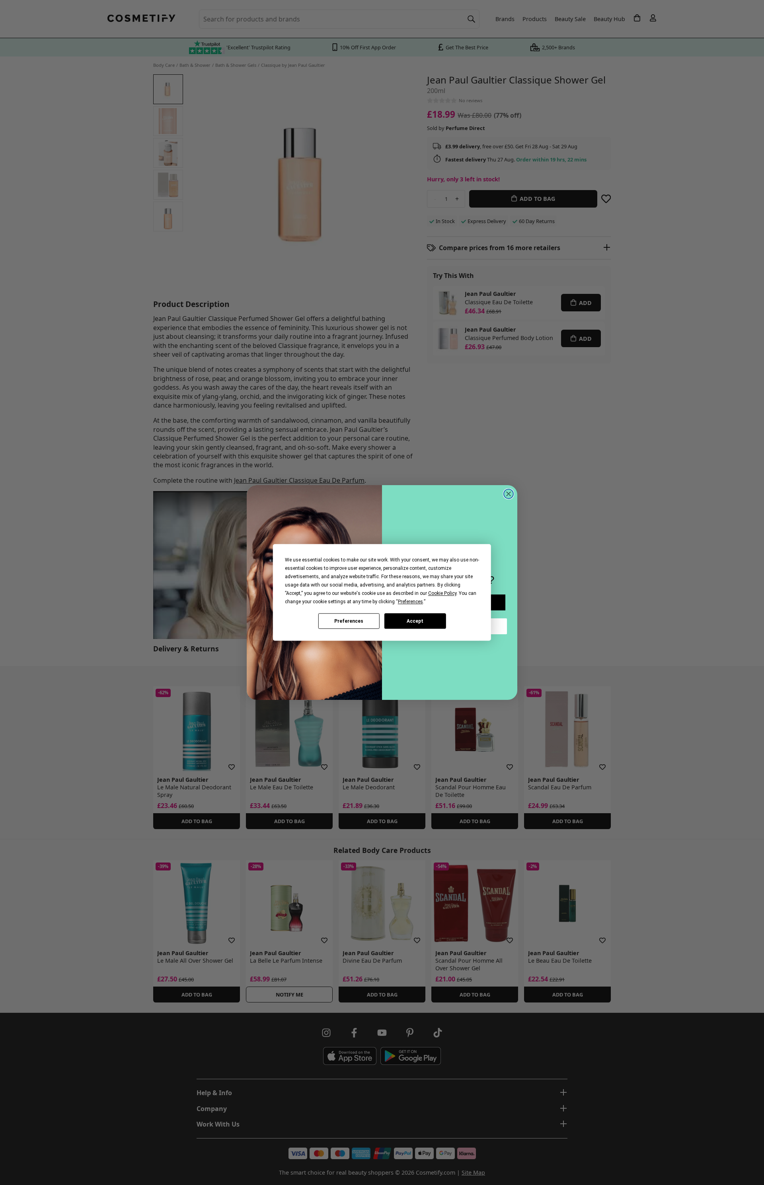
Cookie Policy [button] (442, 593)
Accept (415, 621)
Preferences (348, 621)
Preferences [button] (410, 601)
